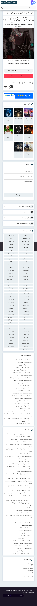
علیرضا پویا (26, 302)
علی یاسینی (11, 300)
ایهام (26, 253)
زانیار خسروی (26, 282)
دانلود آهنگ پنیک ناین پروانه (25, 365)
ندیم (11, 340)
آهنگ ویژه (19, 596)
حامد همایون (26, 265)
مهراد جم (26, 337)
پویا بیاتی (26, 346)
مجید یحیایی (26, 314)
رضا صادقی (25, 276)
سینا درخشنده (26, 291)
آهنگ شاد (30, 566)
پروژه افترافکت (29, 564)
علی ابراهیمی (26, 297)
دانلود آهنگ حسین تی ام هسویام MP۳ (22, 373)
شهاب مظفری (26, 294)
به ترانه (31, 573)
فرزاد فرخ (11, 308)
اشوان (11, 238)
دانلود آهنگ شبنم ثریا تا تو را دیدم (23, 388)
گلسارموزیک (30, 570)
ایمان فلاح (26, 250)
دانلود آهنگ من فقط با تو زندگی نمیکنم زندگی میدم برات (19, 13)
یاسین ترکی (25, 349)
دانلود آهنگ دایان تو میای (26, 409)
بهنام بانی (11, 259)
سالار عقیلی (11, 282)
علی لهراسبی (11, 297)
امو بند (11, 244)
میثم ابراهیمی (11, 337)
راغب (26, 273)
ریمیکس (13, 596)
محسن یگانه (26, 320)
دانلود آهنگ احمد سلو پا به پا (25, 362)
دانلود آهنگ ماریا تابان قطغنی (24, 391)
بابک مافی (26, 256)
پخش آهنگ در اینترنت (27, 577)
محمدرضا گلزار (11, 320)
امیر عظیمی (11, 241)
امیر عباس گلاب (26, 241)
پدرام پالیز (11, 343)
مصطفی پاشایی (26, 329)
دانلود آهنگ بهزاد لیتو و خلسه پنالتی (23, 403)
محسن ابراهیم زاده (26, 317)
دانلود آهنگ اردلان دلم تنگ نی (24, 401)
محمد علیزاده (26, 323)
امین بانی (26, 247)
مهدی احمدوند (11, 332)
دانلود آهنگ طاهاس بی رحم (25, 383)
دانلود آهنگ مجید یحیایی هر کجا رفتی (23, 367)
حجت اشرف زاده (11, 265)
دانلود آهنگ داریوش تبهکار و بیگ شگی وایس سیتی (19, 360)
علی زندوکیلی (26, 300)
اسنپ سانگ (30, 575)
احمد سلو (11, 247)
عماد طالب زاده (11, 294)
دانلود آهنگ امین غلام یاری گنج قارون (23, 380)
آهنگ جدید (6, 596)
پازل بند (26, 262)
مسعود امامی (11, 323)
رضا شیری (26, 279)
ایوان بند (11, 250)
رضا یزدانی (11, 276)
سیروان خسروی (25, 288)
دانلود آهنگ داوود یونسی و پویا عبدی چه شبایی (20, 378)
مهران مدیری (26, 332)
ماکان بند (11, 311)
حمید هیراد (11, 268)
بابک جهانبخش (11, 253)
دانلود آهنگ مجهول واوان (26, 385)
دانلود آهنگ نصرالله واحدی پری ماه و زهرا (22, 393)
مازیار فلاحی (26, 311)
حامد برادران (11, 270)
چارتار (11, 262)
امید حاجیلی (26, 244)
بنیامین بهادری (26, 259)
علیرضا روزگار (11, 302)
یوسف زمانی (11, 346)
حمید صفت (25, 270)
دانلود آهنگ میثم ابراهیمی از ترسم (23, 398)
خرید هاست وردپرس (28, 568)
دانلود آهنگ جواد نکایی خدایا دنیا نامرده (22, 406)
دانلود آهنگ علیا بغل (27, 421)
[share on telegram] (6, 87)
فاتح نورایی (11, 305)
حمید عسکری (26, 268)
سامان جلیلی (26, 285)
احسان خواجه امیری (26, 238)
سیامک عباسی (11, 285)
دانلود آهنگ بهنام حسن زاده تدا (24, 375)
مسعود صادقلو (26, 326)
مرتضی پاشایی (11, 314)
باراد (11, 256)
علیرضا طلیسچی (26, 305)
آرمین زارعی (11, 235)
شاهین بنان (11, 291)
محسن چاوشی (11, 317)
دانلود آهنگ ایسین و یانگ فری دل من (23, 370)
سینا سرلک (11, 288)
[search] (2, 8)
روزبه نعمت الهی (11, 279)
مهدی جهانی (26, 334)
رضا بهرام (11, 273)
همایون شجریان (25, 343)
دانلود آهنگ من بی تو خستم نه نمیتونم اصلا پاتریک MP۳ (18, 418)
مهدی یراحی (11, 334)
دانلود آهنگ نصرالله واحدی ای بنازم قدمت (22, 396)
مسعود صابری (11, 326)
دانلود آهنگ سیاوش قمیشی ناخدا (24, 424)
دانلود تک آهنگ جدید (13, 83)
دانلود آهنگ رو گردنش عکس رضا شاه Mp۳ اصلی (20, 411)
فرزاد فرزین (25, 308)
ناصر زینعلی (25, 340)
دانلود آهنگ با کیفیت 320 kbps (18, 76)
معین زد (11, 329)
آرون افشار (25, 235)
